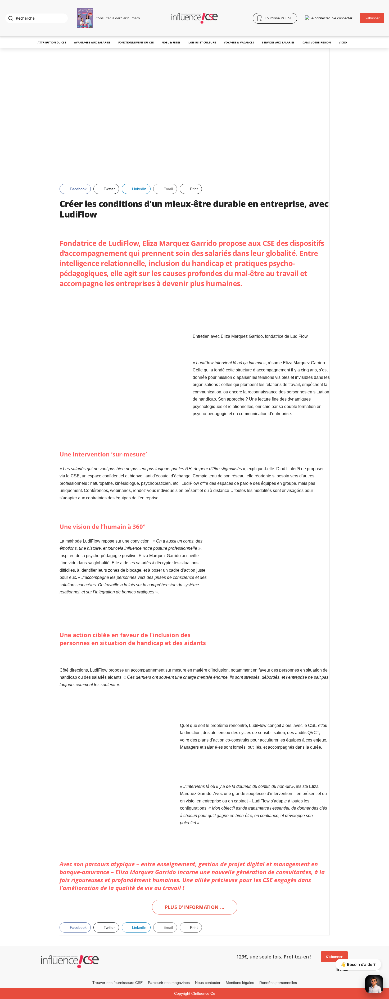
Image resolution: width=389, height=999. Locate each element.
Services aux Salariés (278, 42)
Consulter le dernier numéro (118, 18)
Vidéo (343, 42)
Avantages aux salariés (92, 42)
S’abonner (334, 956)
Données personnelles (278, 982)
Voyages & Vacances (239, 42)
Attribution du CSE (52, 42)
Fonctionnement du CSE (136, 42)
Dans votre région (316, 42)
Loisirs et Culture (202, 42)
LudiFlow (123, 243)
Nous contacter (207, 982)
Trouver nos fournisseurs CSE (117, 982)
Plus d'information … (194, 907)
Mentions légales (240, 982)
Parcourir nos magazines (169, 982)
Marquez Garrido (153, 872)
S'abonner (371, 18)
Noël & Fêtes (171, 42)
